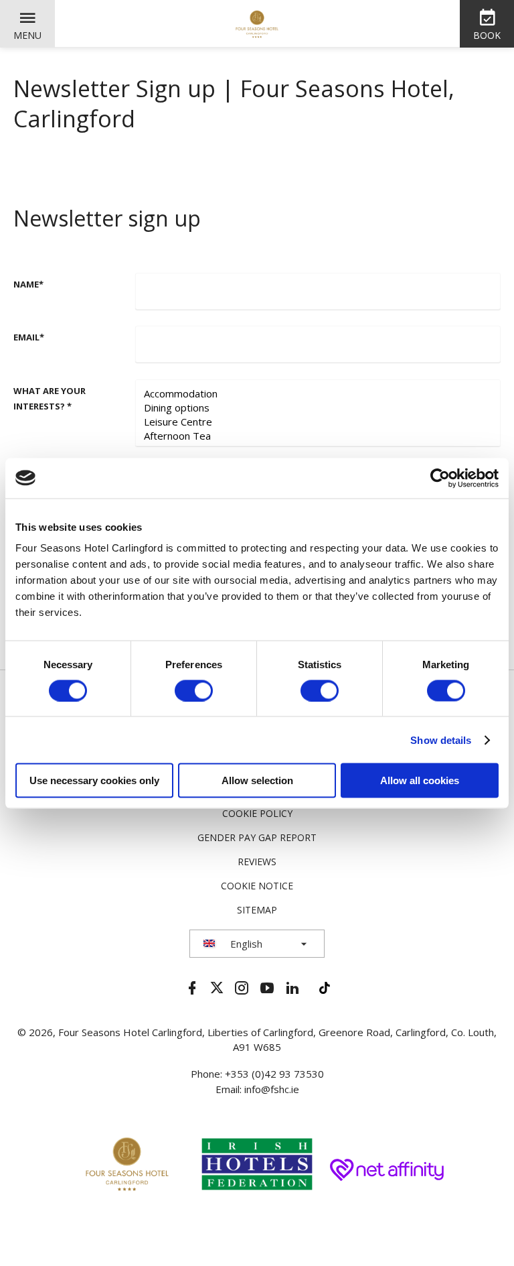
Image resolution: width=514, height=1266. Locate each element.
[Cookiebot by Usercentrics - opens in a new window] (440, 478)
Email (28, 337)
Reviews (257, 861)
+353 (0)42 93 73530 (274, 1073)
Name (28, 284)
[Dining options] (318, 408)
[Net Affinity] (387, 1167)
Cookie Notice (257, 885)
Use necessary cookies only (94, 780)
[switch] (194, 690)
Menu (27, 35)
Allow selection (257, 780)
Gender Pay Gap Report (257, 837)
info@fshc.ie (271, 1089)
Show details (440, 739)
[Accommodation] (318, 394)
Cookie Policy (257, 813)
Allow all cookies (419, 780)
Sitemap (257, 909)
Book (487, 35)
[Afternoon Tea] (318, 436)
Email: (230, 1089)
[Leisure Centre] (318, 422)
